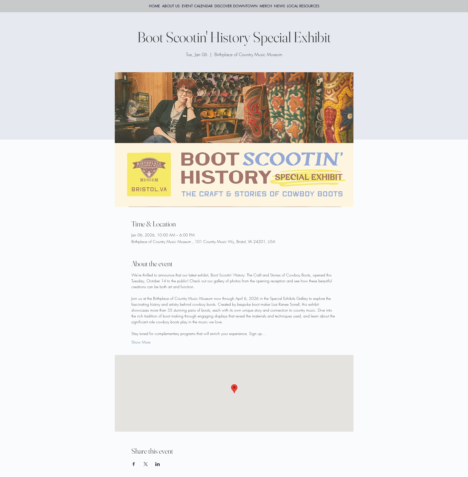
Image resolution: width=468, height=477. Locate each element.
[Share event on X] (145, 464)
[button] (303, 6)
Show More (140, 342)
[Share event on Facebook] (133, 464)
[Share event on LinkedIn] (157, 464)
